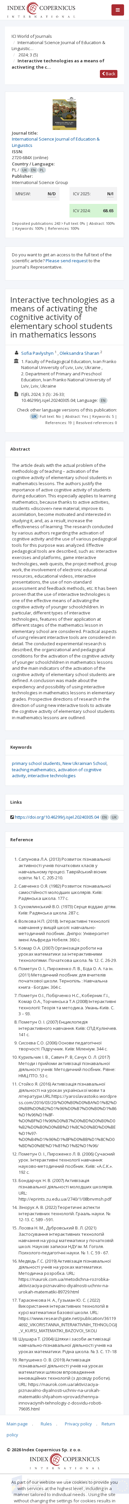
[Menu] (117, 10)
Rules (46, 1424)
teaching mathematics (34, 770)
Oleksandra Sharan (79, 353)
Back (110, 74)
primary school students (36, 763)
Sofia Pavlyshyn (37, 353)
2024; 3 (28, 55)
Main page (17, 1424)
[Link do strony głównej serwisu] (41, 9)
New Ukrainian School (85, 763)
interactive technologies (52, 776)
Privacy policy (78, 1424)
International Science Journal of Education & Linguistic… (58, 45)
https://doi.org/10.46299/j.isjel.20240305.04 (57, 817)
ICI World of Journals (32, 36)
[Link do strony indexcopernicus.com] (64, 1461)
